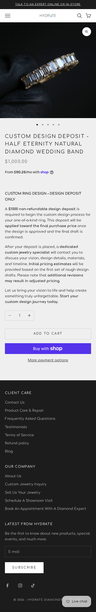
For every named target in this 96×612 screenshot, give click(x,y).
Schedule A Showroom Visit (29, 501)
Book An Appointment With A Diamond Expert (45, 509)
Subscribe (24, 567)
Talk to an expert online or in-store (47, 4)
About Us (13, 476)
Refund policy (17, 443)
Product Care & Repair (24, 410)
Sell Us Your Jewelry (22, 492)
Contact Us (15, 402)
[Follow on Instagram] (20, 585)
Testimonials (16, 427)
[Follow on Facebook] (7, 585)
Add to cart (48, 333)
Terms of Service (19, 435)
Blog (9, 451)
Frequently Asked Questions (30, 419)
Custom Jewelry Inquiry (26, 484)
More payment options (48, 360)
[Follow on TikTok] (33, 585)
